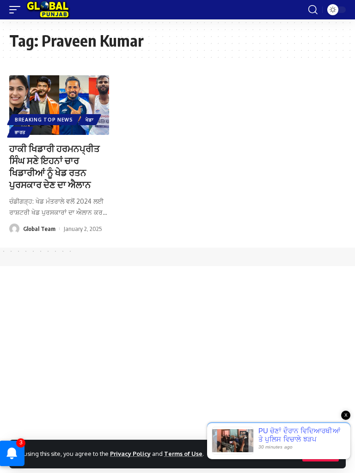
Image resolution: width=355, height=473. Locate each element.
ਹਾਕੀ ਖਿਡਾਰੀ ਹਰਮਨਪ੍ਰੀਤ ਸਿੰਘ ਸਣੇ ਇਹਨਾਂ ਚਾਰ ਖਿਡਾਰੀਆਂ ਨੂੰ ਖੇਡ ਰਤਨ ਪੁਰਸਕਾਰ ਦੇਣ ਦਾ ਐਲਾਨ (54, 166)
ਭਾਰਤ (20, 132)
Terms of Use (183, 453)
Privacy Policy (130, 453)
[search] (313, 10)
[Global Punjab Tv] (48, 9)
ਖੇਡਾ (89, 119)
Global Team (39, 228)
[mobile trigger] (17, 9)
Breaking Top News (44, 119)
